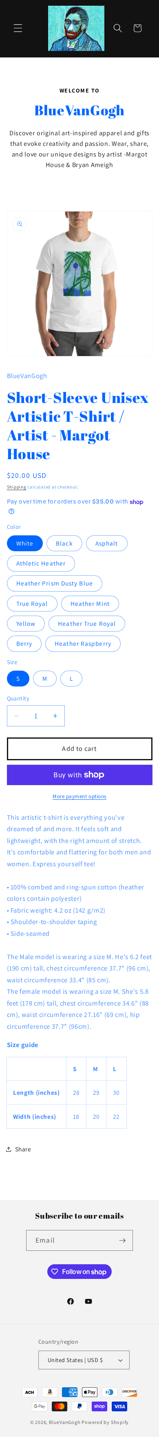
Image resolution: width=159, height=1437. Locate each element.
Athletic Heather (41, 563)
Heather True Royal (87, 623)
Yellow (26, 623)
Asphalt (106, 543)
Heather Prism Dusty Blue (54, 583)
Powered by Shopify (105, 1422)
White (25, 543)
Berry (24, 643)
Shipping (16, 487)
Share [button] (23, 1149)
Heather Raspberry (83, 643)
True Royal (32, 603)
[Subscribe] (122, 1240)
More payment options (79, 796)
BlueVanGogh (64, 1422)
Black (64, 543)
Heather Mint (90, 603)
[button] (18, 28)
